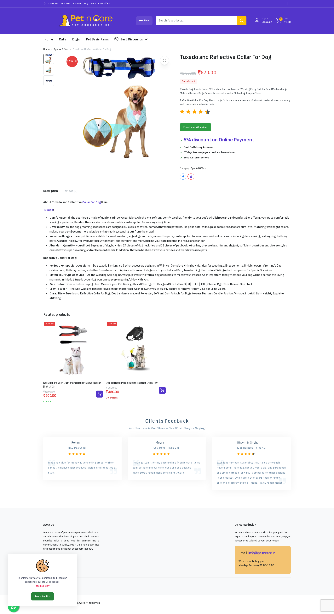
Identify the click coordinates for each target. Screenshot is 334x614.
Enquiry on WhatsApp (195, 127)
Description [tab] (50, 191)
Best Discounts (131, 39)
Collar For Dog (91, 202)
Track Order (52, 3)
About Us (65, 3)
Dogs (76, 39)
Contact (77, 3)
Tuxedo (48, 210)
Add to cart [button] (99, 394)
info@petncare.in (261, 553)
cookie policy (42, 585)
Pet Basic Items (97, 39)
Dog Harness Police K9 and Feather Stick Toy (132, 383)
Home (48, 39)
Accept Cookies (42, 596)
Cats (62, 39)
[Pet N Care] (85, 20)
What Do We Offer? (100, 3)
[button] (283, 20)
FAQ (86, 3)
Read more (162, 390)
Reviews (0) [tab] (70, 191)
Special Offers (61, 49)
